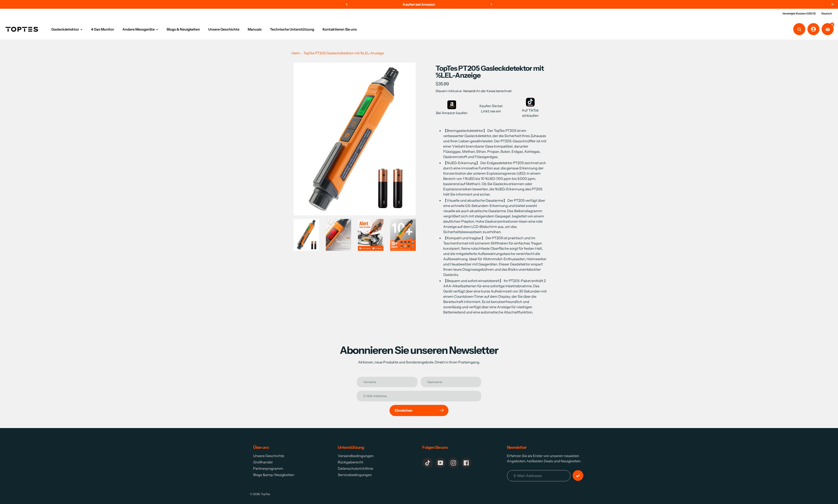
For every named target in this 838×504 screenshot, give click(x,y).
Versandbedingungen (356, 456)
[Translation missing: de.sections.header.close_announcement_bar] (832, 4)
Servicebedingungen (355, 475)
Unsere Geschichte (268, 456)
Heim (295, 53)
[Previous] (347, 4)
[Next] (491, 4)
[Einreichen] (578, 475)
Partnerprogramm (268, 468)
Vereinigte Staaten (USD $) (799, 13)
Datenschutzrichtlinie (355, 468)
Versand (469, 91)
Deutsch (826, 13)
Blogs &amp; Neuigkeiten (273, 475)
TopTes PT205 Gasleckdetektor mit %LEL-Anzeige (344, 53)
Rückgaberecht (350, 462)
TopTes (265, 494)
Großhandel (263, 462)
